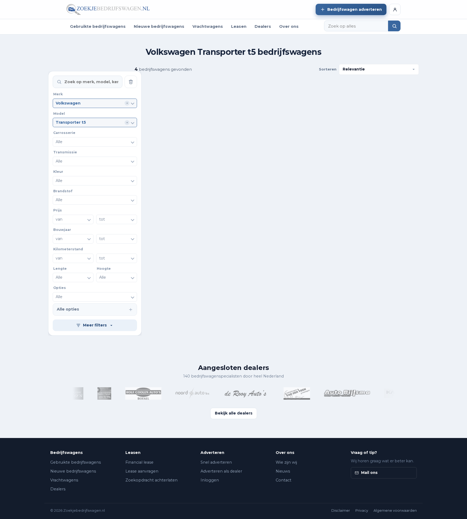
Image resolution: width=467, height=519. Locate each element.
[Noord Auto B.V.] (187, 393)
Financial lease (139, 462)
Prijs (57, 210)
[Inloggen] (395, 9)
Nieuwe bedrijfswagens (159, 26)
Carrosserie (64, 133)
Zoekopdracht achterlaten (151, 480)
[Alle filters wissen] (131, 82)
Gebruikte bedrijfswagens (98, 26)
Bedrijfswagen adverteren (354, 9)
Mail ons (369, 472)
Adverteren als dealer (221, 471)
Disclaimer (340, 510)
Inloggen (210, 480)
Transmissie (65, 152)
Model (59, 114)
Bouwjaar (62, 230)
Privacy (361, 510)
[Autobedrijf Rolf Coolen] (138, 393)
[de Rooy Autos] (241, 393)
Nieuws (283, 471)
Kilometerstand (68, 249)
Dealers (263, 26)
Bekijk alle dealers (233, 413)
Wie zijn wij (286, 462)
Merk (58, 94)
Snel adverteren (216, 462)
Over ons (289, 26)
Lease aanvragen (141, 471)
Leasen (238, 26)
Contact (283, 480)
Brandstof (62, 191)
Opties (59, 288)
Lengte (60, 269)
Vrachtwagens (207, 26)
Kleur (58, 172)
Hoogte (104, 269)
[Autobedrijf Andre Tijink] (99, 393)
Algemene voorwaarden (395, 510)
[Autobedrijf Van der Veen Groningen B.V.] (291, 393)
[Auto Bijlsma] (342, 393)
